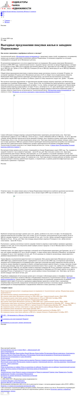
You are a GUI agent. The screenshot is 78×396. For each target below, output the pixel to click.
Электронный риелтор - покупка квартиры (52, 362)
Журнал (26, 11)
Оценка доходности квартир (63, 360)
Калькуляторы (11, 11)
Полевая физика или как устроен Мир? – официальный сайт (20, 350)
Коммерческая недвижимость (10, 356)
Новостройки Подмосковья (44, 353)
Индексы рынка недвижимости (16, 368)
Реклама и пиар (13, 381)
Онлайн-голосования (17, 374)
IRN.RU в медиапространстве (16, 382)
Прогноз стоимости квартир (44, 360)
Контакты (21, 381)
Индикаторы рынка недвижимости (27, 56)
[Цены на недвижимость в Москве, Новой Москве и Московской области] (16, 10)
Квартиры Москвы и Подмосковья (24, 355)
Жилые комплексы (59, 353)
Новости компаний (42, 372)
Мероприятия (28, 374)
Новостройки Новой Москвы (25, 353)
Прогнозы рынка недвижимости (37, 368)
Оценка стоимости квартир (10, 360)
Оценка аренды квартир (27, 360)
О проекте (32, 11)
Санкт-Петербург (25, 356)
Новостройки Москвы (8, 353)
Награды (3, 382)
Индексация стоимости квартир (27, 362)
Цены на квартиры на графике (11, 367)
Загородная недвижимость (44, 355)
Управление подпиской (29, 375)
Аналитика (20, 11)
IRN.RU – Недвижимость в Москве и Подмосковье (17, 315)
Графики (4, 11)
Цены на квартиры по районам (31, 367)
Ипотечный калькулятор (9, 362)
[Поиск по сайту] (3, 13)
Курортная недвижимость (62, 355)
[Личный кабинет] (2, 13)
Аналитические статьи (8, 372)
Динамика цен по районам (50, 367)
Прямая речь (63, 372)
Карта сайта (7, 377)
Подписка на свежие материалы (11, 375)
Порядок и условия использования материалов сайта (18, 386)
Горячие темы (53, 372)
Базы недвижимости (7, 351)
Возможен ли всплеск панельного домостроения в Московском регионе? (36, 92)
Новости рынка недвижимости (26, 372)
